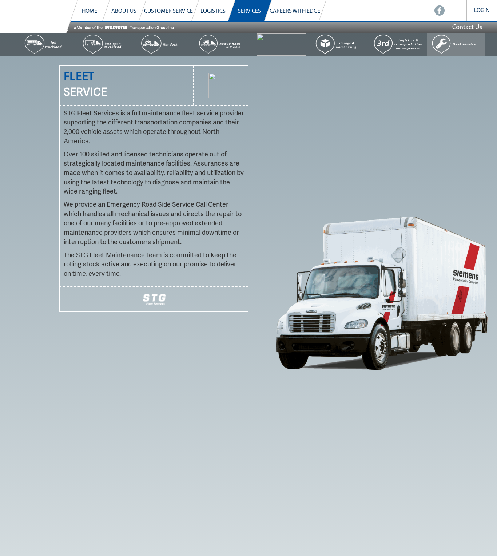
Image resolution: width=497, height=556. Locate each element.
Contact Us (467, 27)
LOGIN (482, 10)
